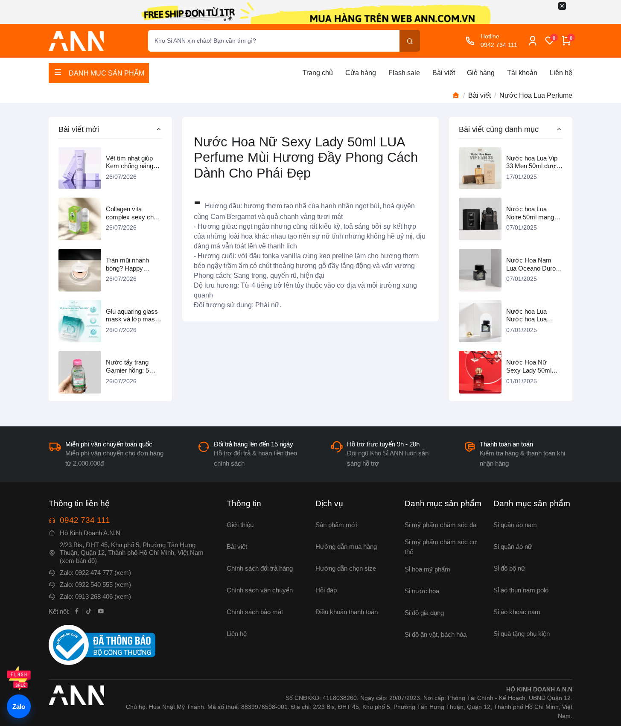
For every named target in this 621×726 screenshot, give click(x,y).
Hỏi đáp (326, 590)
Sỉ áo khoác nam (516, 611)
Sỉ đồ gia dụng (424, 612)
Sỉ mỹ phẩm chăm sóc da (440, 524)
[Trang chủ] (456, 95)
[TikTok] (88, 611)
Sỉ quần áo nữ (512, 546)
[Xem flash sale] (19, 678)
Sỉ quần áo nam (515, 524)
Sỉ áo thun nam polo (520, 590)
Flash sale (404, 72)
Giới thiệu (240, 524)
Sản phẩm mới (336, 524)
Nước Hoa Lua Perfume (535, 95)
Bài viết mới (78, 129)
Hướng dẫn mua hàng (346, 546)
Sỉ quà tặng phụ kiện (521, 633)
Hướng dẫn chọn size (345, 568)
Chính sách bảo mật (255, 611)
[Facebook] (76, 611)
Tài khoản (522, 72)
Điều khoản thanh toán (346, 611)
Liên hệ (561, 72)
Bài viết (443, 72)
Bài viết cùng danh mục (499, 129)
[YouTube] (100, 611)
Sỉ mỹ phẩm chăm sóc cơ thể (441, 546)
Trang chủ (318, 72)
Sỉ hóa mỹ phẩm (427, 569)
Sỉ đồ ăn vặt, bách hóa (435, 634)
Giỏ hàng (481, 72)
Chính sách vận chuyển (260, 590)
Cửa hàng (360, 72)
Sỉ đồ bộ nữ (509, 568)
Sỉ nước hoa (422, 591)
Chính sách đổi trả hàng (260, 568)
